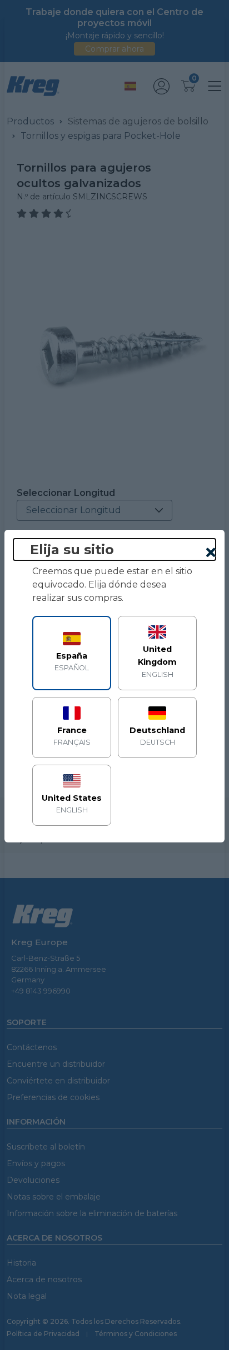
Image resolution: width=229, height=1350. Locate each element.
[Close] (211, 553)
